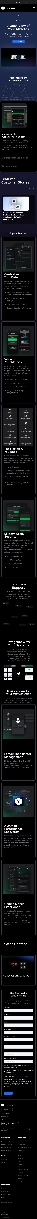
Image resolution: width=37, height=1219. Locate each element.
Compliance (21, 1144)
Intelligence (21, 1181)
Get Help (33, 2)
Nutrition (20, 1158)
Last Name (7, 1015)
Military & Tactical (6, 1150)
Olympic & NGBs (6, 1147)
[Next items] (34, 189)
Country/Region (8, 1051)
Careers (3, 1162)
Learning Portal (5, 1194)
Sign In (26, 2)
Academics (21, 1150)
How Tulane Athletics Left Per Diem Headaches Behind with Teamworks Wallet (14, 215)
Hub (19, 1142)
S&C (19, 1161)
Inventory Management (25, 1147)
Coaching (21, 1172)
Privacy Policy (24, 1076)
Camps (20, 1153)
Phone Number (8, 1029)
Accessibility (5, 1217)
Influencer (21, 1167)
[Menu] (34, 8)
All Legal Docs (5, 1212)
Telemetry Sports (23, 1175)
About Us (4, 1159)
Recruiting (21, 1164)
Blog (2, 1197)
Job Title (6, 1044)
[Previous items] (29, 189)
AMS (19, 1156)
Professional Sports (7, 1142)
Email (5, 1022)
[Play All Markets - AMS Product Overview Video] (18, 57)
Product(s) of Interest (10, 1058)
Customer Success (7, 1165)
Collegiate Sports (6, 1144)
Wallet (20, 1178)
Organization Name (9, 1036)
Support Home (5, 1191)
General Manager (23, 1170)
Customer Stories (6, 1203)
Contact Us (4, 1116)
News (3, 1200)
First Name (7, 1007)
